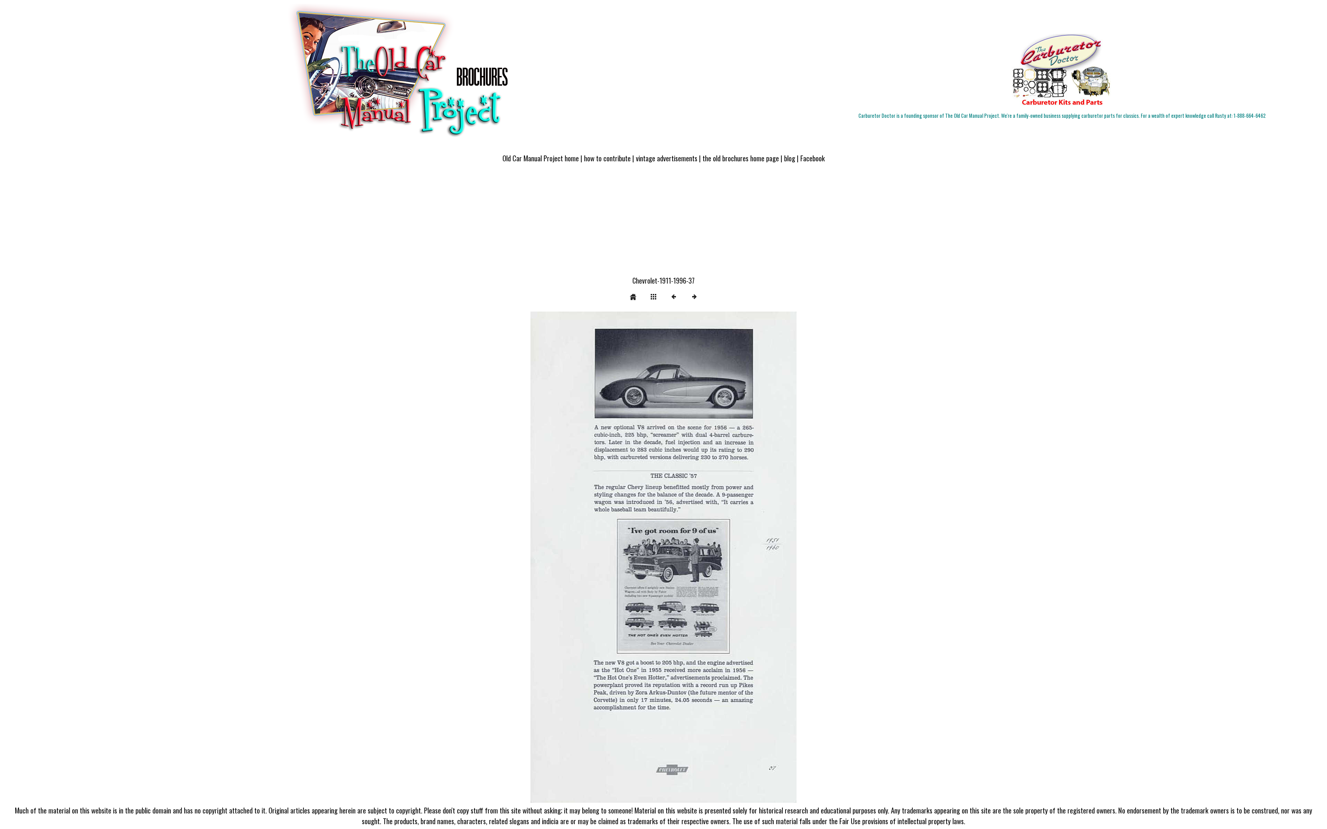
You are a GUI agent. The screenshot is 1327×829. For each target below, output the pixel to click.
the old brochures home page (741, 158)
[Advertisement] (663, 223)
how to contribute (607, 158)
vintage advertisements (666, 158)
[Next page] (717, 557)
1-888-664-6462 (1249, 115)
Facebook (812, 158)
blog (789, 158)
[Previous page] (583, 557)
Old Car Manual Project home (540, 158)
